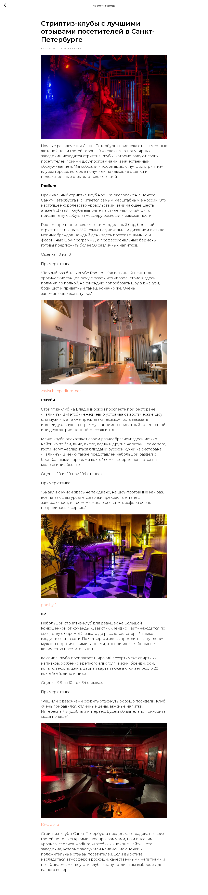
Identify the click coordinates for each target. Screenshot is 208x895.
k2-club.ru (50, 824)
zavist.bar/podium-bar (61, 391)
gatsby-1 (48, 605)
